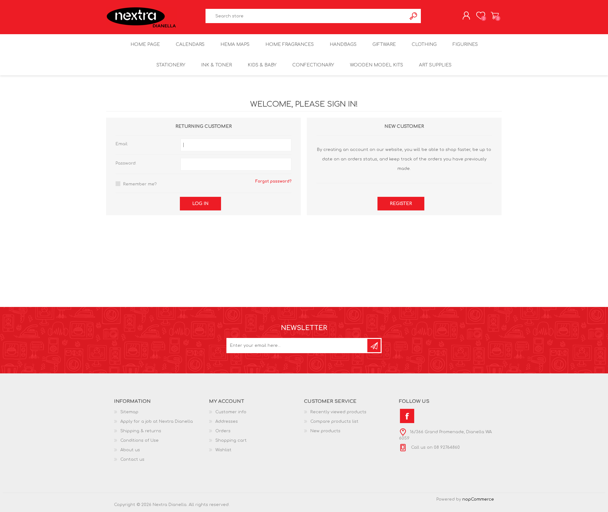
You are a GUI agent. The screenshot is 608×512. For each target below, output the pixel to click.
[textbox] (306, 16)
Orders (223, 431)
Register (401, 203)
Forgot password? (273, 181)
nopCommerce (478, 499)
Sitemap (129, 412)
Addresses (226, 421)
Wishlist (223, 450)
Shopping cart (495, 15)
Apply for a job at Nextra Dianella (156, 421)
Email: (122, 144)
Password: (126, 163)
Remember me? (140, 184)
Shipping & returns (140, 431)
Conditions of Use (139, 440)
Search (414, 16)
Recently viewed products (338, 412)
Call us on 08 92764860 (435, 447)
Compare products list (334, 421)
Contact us (132, 459)
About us (130, 450)
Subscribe (374, 345)
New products (325, 431)
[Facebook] (407, 416)
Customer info (230, 412)
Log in (200, 203)
